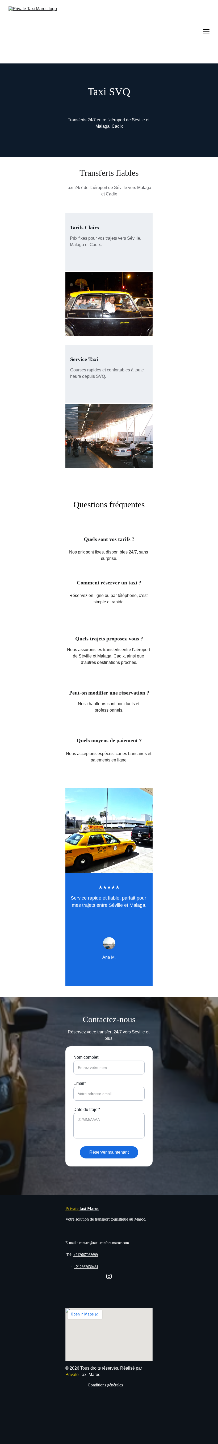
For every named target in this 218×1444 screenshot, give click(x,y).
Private (72, 1208)
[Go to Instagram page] (109, 1276)
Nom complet (85, 1057)
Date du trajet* (86, 1109)
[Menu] (206, 31)
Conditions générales (105, 1385)
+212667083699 (85, 1255)
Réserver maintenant (109, 1152)
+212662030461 (86, 1267)
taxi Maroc (89, 1208)
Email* (79, 1083)
